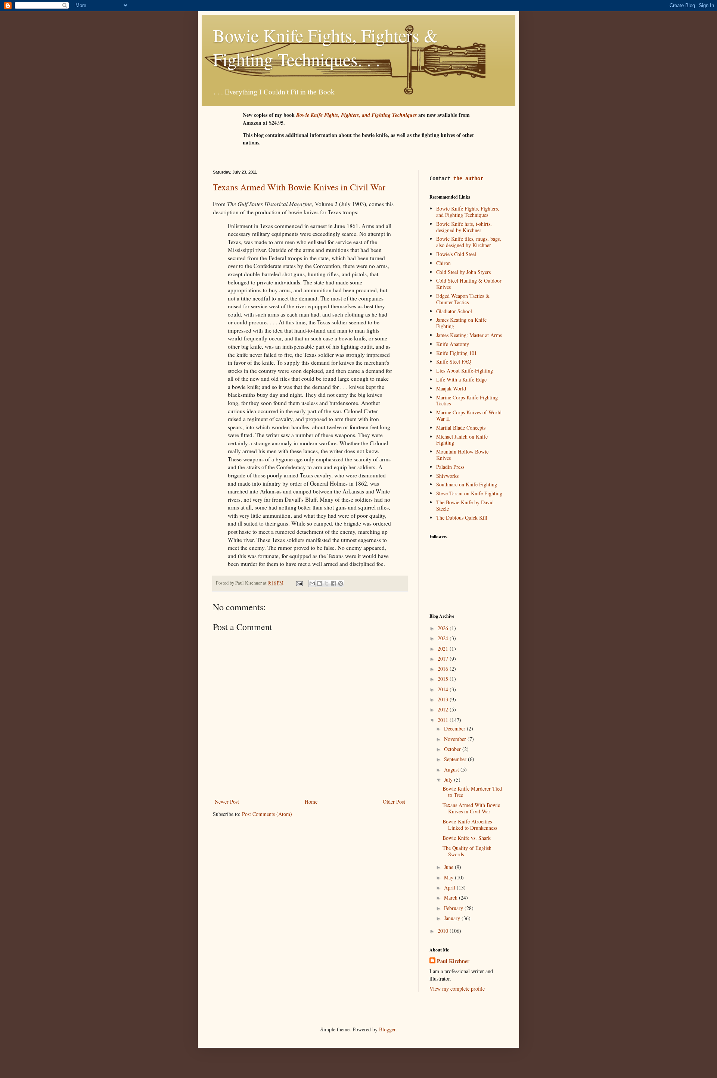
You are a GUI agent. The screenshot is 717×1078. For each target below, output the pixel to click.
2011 (444, 719)
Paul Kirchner (453, 961)
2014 (444, 689)
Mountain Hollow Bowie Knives (462, 454)
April (450, 887)
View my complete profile (457, 988)
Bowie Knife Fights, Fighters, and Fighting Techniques (467, 211)
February (454, 908)
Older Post (394, 801)
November (456, 738)
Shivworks (447, 475)
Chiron (443, 263)
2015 (444, 678)
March (451, 897)
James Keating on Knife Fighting (461, 323)
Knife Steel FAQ (453, 361)
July (449, 779)
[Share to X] (326, 583)
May (449, 877)
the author (468, 178)
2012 (444, 709)
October (453, 749)
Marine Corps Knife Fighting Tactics (467, 400)
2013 (444, 699)
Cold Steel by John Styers (463, 271)
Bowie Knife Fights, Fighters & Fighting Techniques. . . (325, 47)
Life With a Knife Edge (461, 379)
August (452, 769)
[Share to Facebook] (333, 583)
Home (311, 801)
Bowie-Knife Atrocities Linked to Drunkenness (470, 824)
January (453, 918)
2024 (444, 638)
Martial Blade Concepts (460, 427)
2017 (444, 658)
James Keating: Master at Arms (469, 335)
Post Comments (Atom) (267, 813)
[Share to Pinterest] (340, 583)
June (449, 866)
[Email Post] (299, 583)
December (455, 728)
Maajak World (451, 388)
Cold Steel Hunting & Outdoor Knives (469, 283)
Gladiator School (454, 311)
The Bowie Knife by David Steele (465, 505)
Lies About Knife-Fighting (464, 370)
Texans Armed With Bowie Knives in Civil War (299, 187)
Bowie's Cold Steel (456, 254)
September (456, 759)
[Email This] (312, 583)
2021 (444, 648)
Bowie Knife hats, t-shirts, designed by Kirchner (464, 227)
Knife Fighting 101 (456, 352)
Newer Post (227, 801)
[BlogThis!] (319, 583)
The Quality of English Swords (467, 851)
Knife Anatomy (452, 344)
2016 (444, 668)
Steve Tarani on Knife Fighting (469, 493)
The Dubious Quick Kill (461, 517)
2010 (444, 930)
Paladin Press (450, 466)
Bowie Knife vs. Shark (467, 837)
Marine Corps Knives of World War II (469, 415)
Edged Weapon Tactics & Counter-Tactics (463, 299)
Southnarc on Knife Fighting (466, 484)
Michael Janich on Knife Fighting (462, 439)
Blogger (387, 1029)
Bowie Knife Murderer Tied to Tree (472, 791)
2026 (444, 628)
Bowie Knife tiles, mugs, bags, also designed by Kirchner (468, 242)
